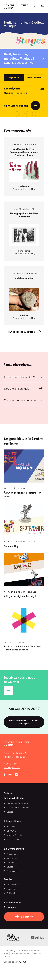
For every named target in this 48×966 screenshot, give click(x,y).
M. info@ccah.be (12, 767)
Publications (12, 893)
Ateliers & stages (13, 798)
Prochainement (34, 77)
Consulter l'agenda (16, 105)
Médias (8, 879)
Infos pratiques (12, 821)
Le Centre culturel (14, 848)
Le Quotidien (13, 884)
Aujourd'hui (14, 77)
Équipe (10, 866)
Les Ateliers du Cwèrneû (18, 807)
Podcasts (11, 888)
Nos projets (12, 858)
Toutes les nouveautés (21, 331)
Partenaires (12, 870)
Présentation (12, 853)
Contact (10, 862)
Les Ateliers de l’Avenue (17, 803)
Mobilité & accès (14, 834)
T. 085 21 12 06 (11, 763)
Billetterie (27, 916)
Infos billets (12, 826)
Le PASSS (11, 830)
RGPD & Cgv (13, 839)
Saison (8, 793)
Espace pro (10, 907)
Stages (10, 811)
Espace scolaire (12, 902)
